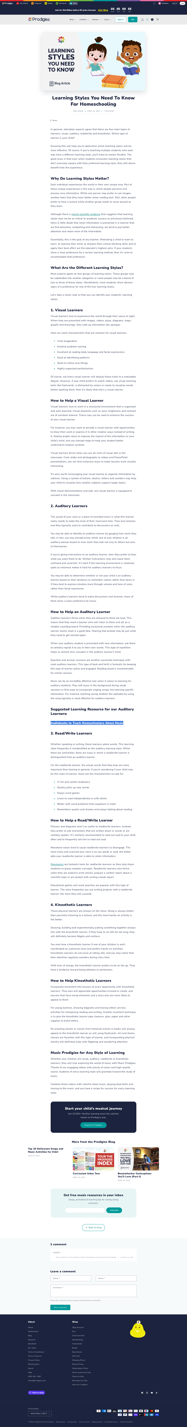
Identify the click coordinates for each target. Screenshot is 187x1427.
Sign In (175, 3)
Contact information (126, 1422)
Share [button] (54, 120)
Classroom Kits (78, 1335)
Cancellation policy (111, 1422)
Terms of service (84, 1422)
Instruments (77, 1344)
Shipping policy (97, 1422)
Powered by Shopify (47, 1422)
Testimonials (33, 1331)
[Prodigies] (7, 3)
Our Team (32, 1348)
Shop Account (78, 1327)
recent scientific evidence (86, 214)
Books (74, 1348)
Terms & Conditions (36, 1352)
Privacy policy (72, 1422)
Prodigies (37, 1422)
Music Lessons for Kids (81, 1372)
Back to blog (95, 1227)
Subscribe (114, 1210)
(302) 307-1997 (34, 1376)
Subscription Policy (80, 1368)
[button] (72, 19)
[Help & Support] (152, 19)
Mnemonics (57, 864)
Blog (30, 1335)
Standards (32, 1344)
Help (30, 1372)
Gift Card (76, 1356)
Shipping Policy (78, 1360)
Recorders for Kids (79, 1380)
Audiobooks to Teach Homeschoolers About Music (87, 723)
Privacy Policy (34, 1360)
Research (31, 1340)
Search (31, 1368)
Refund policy (33, 1364)
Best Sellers (77, 1352)
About (30, 1327)
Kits (73, 1331)
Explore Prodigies (94, 1125)
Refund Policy (78, 1364)
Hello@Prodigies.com (37, 1380)
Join (182, 3)
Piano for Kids (78, 1376)
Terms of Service (35, 1356)
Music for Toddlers (80, 1384)
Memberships (77, 1340)
